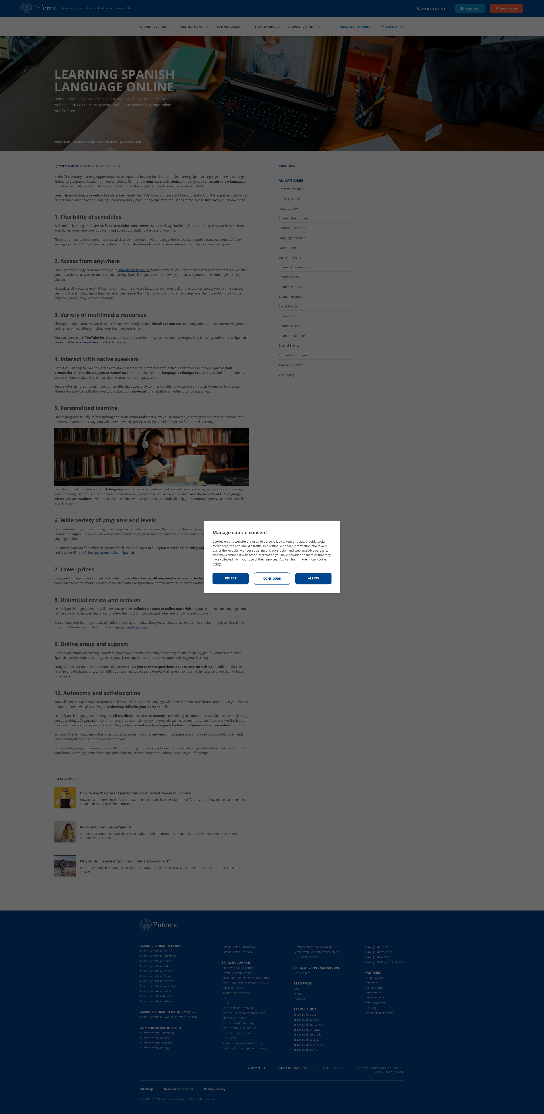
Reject (231, 578)
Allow (313, 578)
